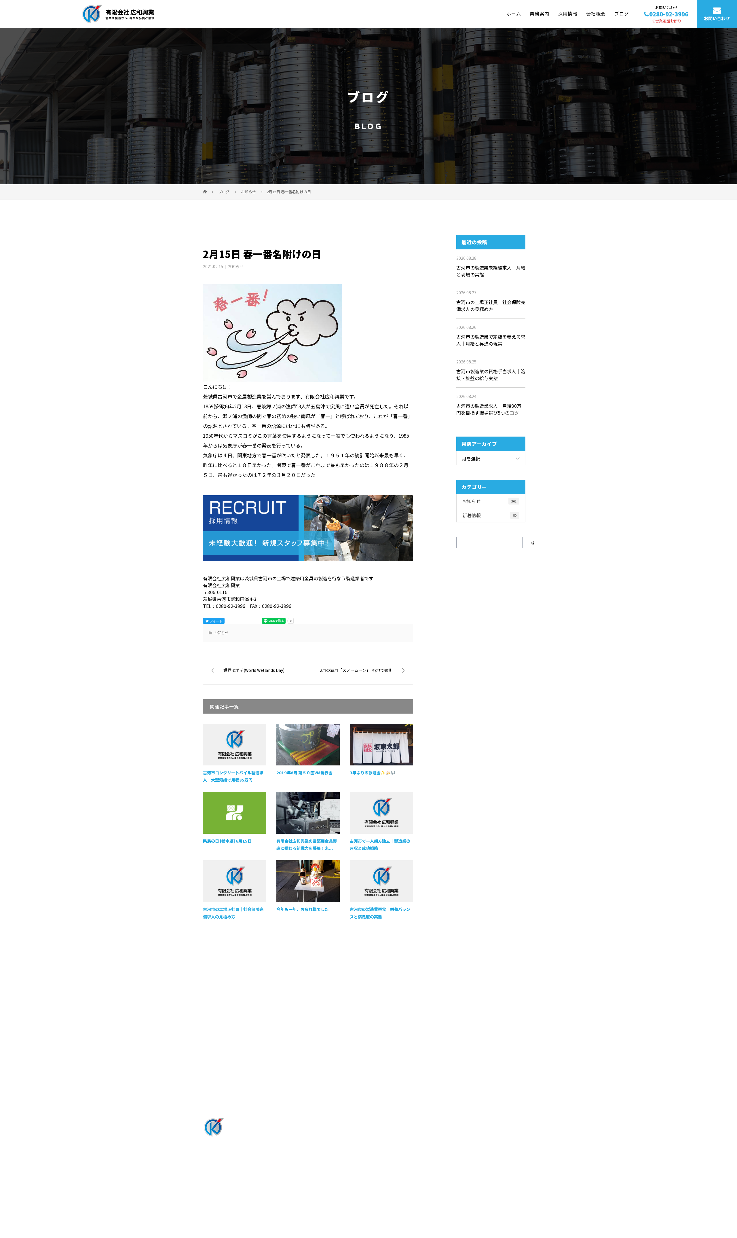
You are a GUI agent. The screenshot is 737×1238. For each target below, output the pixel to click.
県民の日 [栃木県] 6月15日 (227, 841)
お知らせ (235, 266)
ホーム (513, 13)
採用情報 (568, 13)
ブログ (621, 13)
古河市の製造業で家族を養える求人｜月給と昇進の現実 (490, 340)
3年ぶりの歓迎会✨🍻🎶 (372, 773)
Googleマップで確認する (232, 1177)
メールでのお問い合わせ (461, 1052)
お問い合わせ (717, 18)
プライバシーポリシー (510, 1203)
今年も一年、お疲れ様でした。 (304, 909)
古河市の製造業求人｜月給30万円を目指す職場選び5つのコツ (488, 409)
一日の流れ (418, 1120)
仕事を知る (350, 1140)
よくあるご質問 (423, 1149)
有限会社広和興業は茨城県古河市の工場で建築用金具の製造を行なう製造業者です (276, 1203)
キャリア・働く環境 (427, 1140)
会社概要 (596, 13)
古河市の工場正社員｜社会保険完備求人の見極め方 (490, 305)
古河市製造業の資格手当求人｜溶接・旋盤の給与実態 (490, 375)
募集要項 (483, 1120)
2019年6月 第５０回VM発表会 (304, 773)
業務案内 (539, 13)
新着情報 (489, 515)
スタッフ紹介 (420, 1130)
